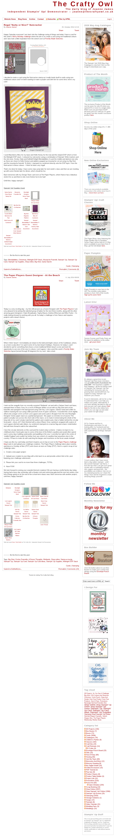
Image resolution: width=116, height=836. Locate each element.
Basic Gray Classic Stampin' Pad (44, 503)
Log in (109, 19)
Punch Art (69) (91, 783)
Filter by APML (64, 19)
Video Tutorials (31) (93, 804)
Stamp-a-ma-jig (66, 559)
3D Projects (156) (92, 729)
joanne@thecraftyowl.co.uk (93, 11)
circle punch (96, 697)
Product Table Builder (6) (95, 776)
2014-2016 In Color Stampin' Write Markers (17, 231)
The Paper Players (66, 309)
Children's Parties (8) (94, 740)
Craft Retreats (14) (93, 746)
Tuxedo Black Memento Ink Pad (8, 216)
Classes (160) (91, 742)
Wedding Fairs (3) (92, 806)
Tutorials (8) (90, 802)
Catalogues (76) (92, 737)
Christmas (22, 260)
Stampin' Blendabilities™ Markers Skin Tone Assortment (26, 224)
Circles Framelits (21, 559)
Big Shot (38, 262)
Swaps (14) (90, 800)
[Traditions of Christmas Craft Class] (98, 235)
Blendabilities (13, 260)
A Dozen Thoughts (35, 559)
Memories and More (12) (95, 761)
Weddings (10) (91, 808)
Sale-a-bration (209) (96, 785)
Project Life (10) (92, 778)
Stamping (75, 266)
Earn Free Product (96, 699)
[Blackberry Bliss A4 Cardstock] (35, 205)
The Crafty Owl (83, 4)
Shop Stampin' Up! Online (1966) (98, 791)
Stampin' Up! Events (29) (95, 793)
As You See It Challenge (101, 693)
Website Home (10, 19)
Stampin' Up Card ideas (36, 561)
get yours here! (95, 342)
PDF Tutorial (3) (92, 770)
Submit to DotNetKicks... (13, 269)
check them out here (96, 193)
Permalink (63, 269)
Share (61, 30)
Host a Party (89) (92, 755)
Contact (40, 19)
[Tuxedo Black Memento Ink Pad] (8, 205)
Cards (68, 266)
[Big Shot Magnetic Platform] (26, 205)
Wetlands (8, 488)
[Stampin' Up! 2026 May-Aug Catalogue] (98, 60)
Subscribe (52, 19)
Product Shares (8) (93, 774)
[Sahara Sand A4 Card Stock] (35, 488)
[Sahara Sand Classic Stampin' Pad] (35, 501)
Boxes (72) (90, 733)
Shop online (29, 262)
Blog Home (22, 19)
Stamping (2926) (92, 796)
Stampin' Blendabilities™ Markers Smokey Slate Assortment (35, 224)
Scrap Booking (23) (93, 787)
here (92, 115)
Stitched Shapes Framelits (93, 716)
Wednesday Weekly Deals (93, 720)
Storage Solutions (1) (94, 798)
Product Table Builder (17, 246)
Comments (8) (73, 269)
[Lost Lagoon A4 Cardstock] (26, 488)
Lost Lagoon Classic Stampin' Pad (8, 503)
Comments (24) (73, 569)
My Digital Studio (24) (94, 765)
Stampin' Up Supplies (16, 262)
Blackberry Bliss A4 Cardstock (35, 216)
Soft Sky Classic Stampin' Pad (17, 511)
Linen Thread (44, 524)
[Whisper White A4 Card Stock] (35, 192)
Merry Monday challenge (21, 36)
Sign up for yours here (92, 295)
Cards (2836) (91, 735)
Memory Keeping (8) (93, 763)
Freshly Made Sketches (54, 39)
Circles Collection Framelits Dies (17, 518)
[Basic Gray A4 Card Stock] (44, 488)
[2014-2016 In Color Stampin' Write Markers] (17, 220)
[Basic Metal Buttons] (8, 529)
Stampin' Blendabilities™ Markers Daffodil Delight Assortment (8, 239)
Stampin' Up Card (20, 561)
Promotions (104, 701)
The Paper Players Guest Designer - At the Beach (32, 275)
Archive (32, 19)
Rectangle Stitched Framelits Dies (95, 703)
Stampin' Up (62, 260)
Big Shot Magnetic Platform (26, 216)
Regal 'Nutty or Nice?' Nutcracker (23, 25)
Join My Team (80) (93, 759)
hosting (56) (90, 757)
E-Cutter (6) (91, 748)
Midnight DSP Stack (34, 260)
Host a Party (95, 701)
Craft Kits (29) (91, 744)
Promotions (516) (92, 780)
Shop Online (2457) (93, 789)
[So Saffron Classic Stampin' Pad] (26, 501)
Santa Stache (47, 262)
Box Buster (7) (91, 731)
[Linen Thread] (44, 516)
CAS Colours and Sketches (100, 695)
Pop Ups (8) (90, 772)
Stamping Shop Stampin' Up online (97, 714)
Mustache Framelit (50, 260)
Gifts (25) (89, 753)
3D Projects (88, 693)
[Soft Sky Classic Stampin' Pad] (17, 501)
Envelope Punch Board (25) (96, 750)
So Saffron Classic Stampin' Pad (26, 511)
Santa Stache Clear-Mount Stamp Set (8, 194)
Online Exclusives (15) (94, 768)
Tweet (77, 30)
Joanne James (11, 27)
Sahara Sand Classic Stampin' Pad (35, 511)
